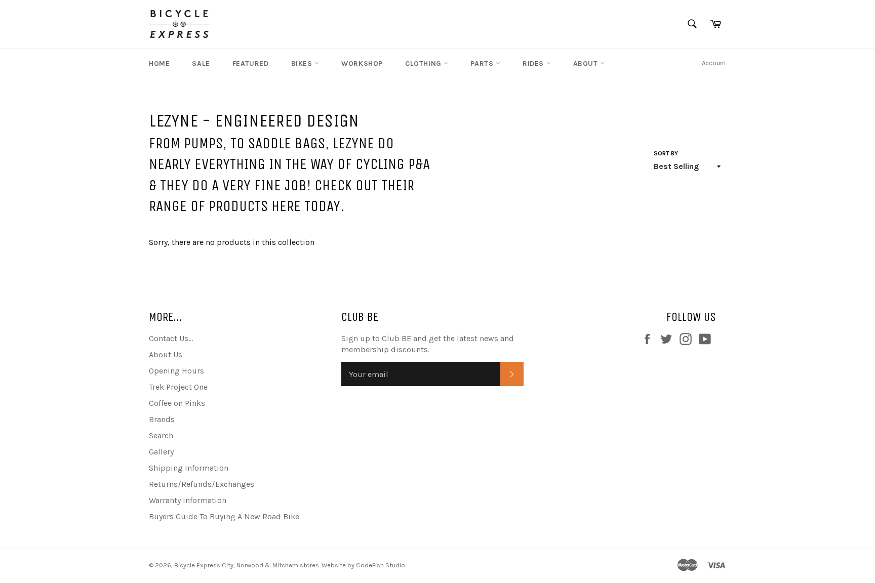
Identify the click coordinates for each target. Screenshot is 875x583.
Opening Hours (176, 371)
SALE (201, 63)
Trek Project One (178, 387)
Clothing (424, 63)
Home (159, 63)
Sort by (666, 153)
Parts (483, 63)
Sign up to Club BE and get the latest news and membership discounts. (427, 344)
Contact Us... (171, 338)
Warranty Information (187, 500)
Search (161, 435)
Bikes (303, 63)
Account (714, 63)
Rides (534, 63)
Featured (250, 63)
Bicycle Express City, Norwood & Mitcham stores (246, 565)
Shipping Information (188, 468)
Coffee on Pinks (177, 403)
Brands (162, 419)
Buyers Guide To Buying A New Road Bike (224, 516)
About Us (165, 354)
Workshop (362, 63)
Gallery (161, 451)
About (587, 63)
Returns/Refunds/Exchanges (201, 484)
